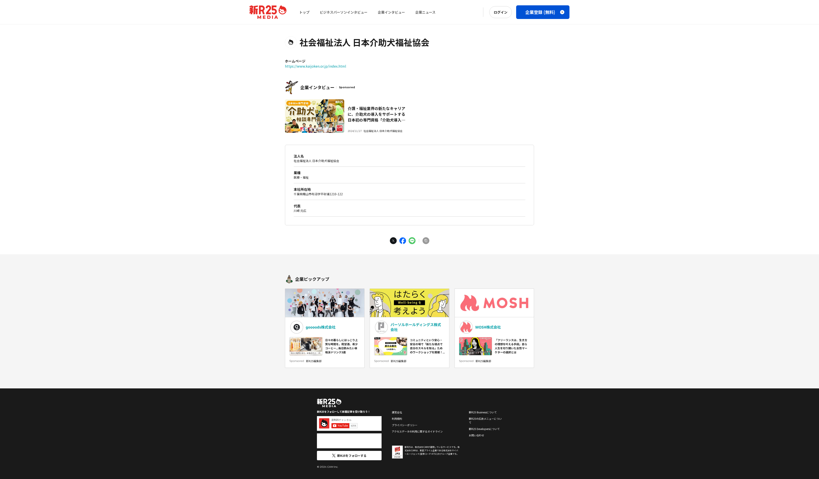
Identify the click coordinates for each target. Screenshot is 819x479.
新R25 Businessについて (483, 412)
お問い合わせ (476, 435)
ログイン (500, 12)
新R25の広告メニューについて (485, 420)
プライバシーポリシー (404, 425)
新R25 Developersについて (484, 429)
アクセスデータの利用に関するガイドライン (417, 431)
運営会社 (397, 412)
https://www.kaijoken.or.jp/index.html (315, 66)
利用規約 (397, 418)
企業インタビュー (391, 12)
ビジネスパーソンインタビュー (343, 12)
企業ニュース (425, 12)
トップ (304, 12)
